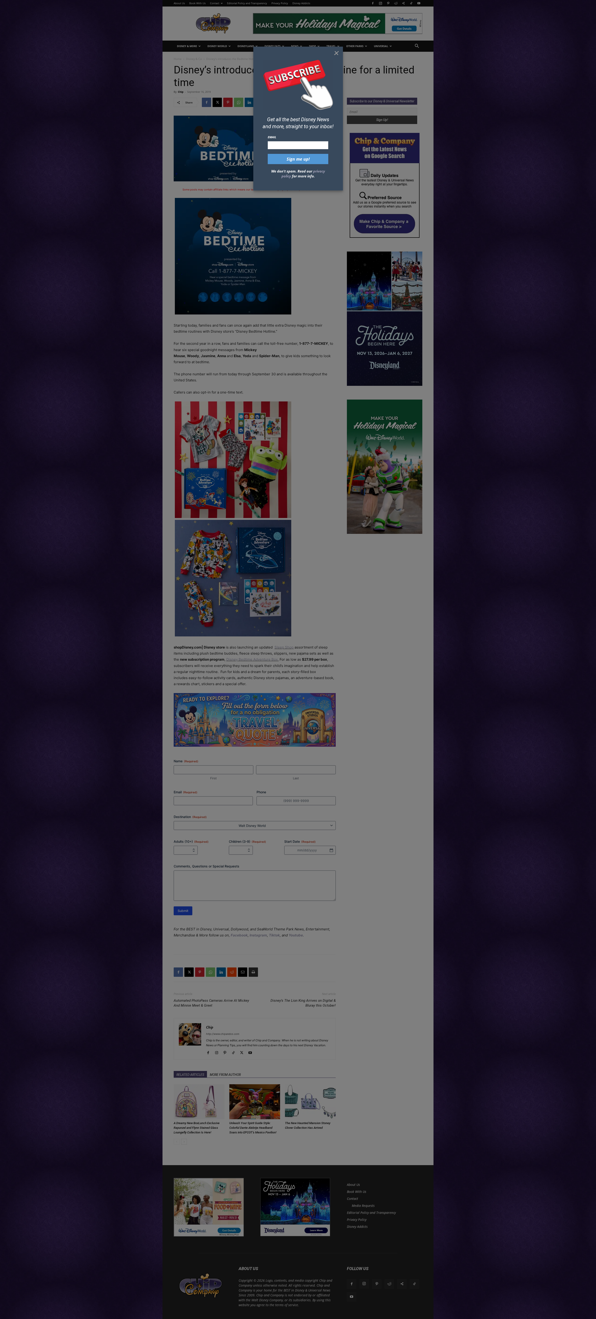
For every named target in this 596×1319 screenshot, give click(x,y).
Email (272, 137)
